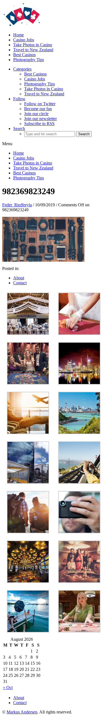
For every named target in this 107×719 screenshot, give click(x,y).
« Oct (8, 687)
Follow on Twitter (39, 103)
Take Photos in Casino (32, 44)
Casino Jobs (23, 39)
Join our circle (36, 113)
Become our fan (38, 108)
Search (19, 128)
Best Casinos (24, 54)
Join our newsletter (40, 118)
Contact (20, 282)
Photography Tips (28, 59)
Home (18, 35)
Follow (19, 98)
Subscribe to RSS (39, 123)
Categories (22, 69)
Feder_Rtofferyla (17, 204)
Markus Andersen (22, 712)
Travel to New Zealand (33, 49)
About (18, 277)
